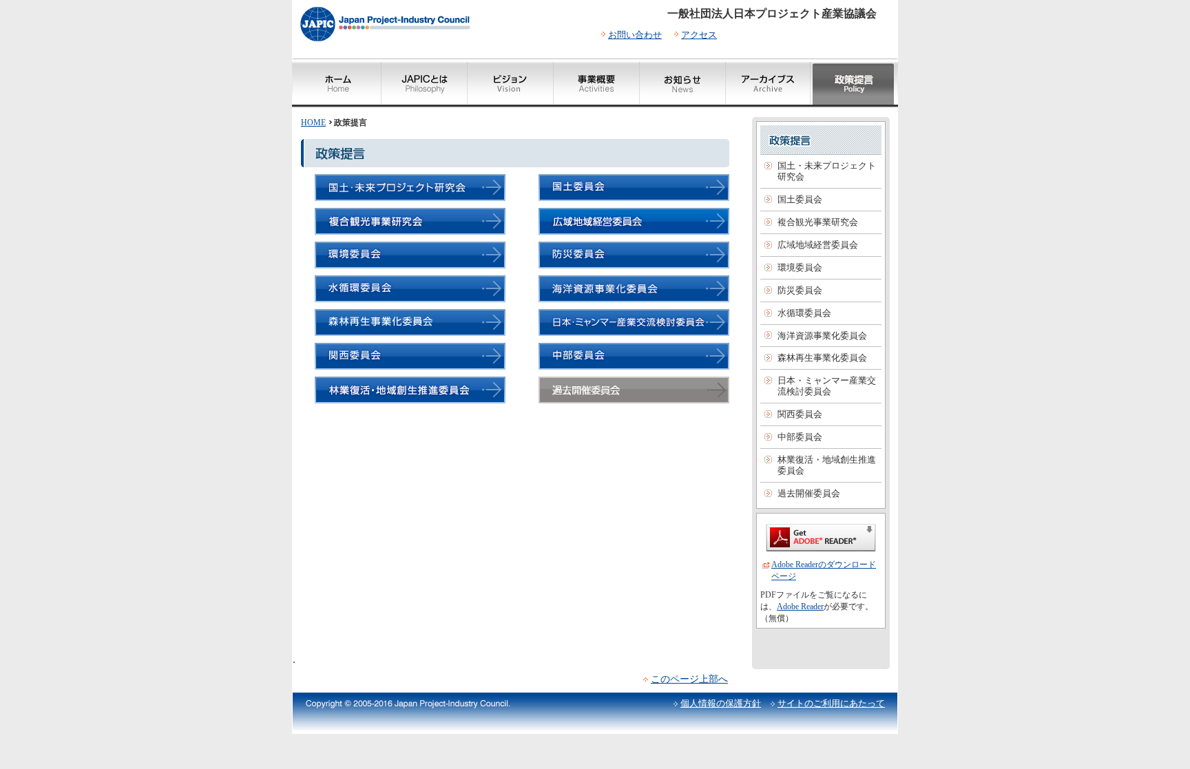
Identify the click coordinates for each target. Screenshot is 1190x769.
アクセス (699, 35)
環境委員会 (799, 267)
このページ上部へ (689, 678)
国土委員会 (799, 199)
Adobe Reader (800, 606)
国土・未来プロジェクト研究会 (826, 171)
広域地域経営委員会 (817, 245)
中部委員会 (799, 437)
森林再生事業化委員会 (822, 357)
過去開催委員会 (808, 493)
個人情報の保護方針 (720, 703)
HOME (313, 122)
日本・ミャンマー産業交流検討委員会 (826, 386)
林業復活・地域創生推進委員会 (826, 465)
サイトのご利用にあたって (831, 703)
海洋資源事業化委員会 (822, 335)
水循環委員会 (804, 313)
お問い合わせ (635, 35)
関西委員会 (799, 414)
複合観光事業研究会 (817, 222)
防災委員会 (799, 290)
